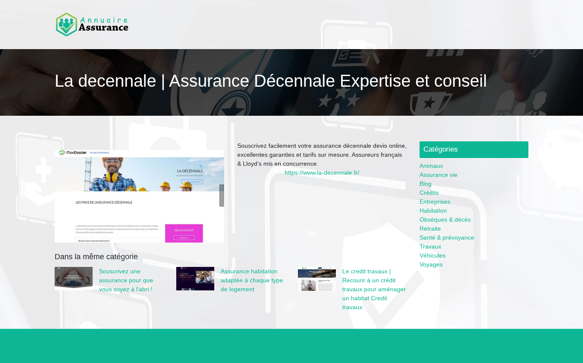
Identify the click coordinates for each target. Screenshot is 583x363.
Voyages (431, 264)
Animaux (431, 165)
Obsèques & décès (445, 219)
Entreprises (435, 201)
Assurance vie (439, 174)
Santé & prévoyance (447, 237)
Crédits (429, 192)
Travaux (430, 246)
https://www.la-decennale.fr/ (322, 172)
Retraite (430, 228)
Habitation (433, 210)
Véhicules (433, 255)
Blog (425, 183)
